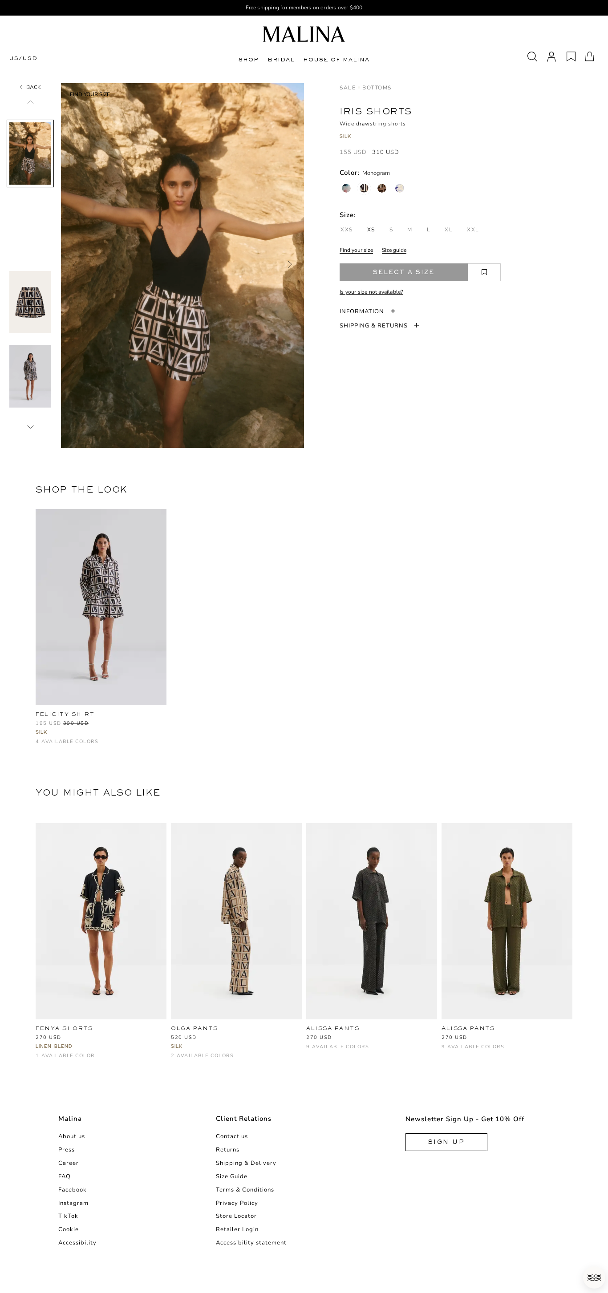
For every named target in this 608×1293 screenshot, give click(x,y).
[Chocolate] (355, 1039)
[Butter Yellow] (370, 1039)
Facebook (72, 1190)
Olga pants (194, 1028)
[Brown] (505, 1039)
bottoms (377, 87)
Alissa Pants (468, 1028)
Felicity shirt (65, 714)
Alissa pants (332, 1028)
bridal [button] (281, 60)
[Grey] (461, 1039)
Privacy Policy (237, 1203)
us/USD (23, 58)
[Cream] (447, 1051)
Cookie (68, 1229)
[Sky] (414, 1039)
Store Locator (236, 1216)
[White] (326, 1039)
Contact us (232, 1136)
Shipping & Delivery (246, 1163)
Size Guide (231, 1176)
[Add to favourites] (484, 272)
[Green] (447, 1039)
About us (71, 1136)
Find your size (356, 250)
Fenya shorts (64, 1028)
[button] (594, 1277)
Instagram (73, 1203)
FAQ (64, 1176)
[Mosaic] (399, 188)
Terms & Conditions (245, 1190)
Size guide (394, 250)
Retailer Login (237, 1229)
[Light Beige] (399, 1039)
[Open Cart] (589, 56)
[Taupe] (311, 1051)
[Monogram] (364, 188)
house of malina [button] (336, 60)
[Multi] (176, 1060)
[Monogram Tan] (382, 188)
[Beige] (191, 1060)
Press (66, 1150)
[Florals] (346, 188)
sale (348, 87)
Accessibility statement (251, 1243)
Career (68, 1163)
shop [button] (249, 60)
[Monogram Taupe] (85, 746)
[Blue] (520, 1039)
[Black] (41, 1060)
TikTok (68, 1216)
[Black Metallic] (549, 1039)
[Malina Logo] (304, 34)
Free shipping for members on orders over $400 (304, 7)
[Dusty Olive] (385, 1039)
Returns (227, 1150)
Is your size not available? (371, 291)
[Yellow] (491, 1039)
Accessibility (77, 1243)
